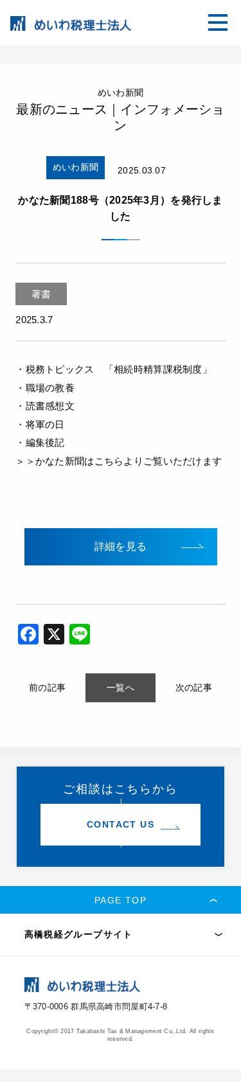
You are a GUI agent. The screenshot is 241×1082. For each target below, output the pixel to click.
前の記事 (47, 687)
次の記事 (193, 687)
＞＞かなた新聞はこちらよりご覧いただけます (118, 461)
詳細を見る (120, 546)
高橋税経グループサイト (78, 934)
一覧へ (120, 687)
